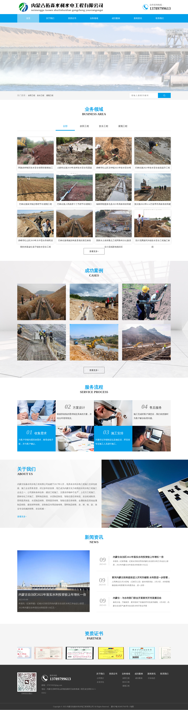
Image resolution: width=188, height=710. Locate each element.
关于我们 (50, 18)
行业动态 (151, 678)
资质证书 (72, 18)
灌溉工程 (49, 95)
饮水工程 (40, 95)
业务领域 (94, 18)
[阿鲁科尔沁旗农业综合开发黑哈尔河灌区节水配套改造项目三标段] (146, 342)
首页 (28, 18)
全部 (65, 126)
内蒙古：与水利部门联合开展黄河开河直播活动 (137, 598)
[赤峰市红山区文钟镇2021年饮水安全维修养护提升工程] (41, 302)
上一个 (15, 57)
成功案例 (116, 18)
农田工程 (31, 95)
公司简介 (100, 678)
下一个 (173, 57)
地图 (132, 707)
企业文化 (100, 682)
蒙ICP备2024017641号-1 (120, 707)
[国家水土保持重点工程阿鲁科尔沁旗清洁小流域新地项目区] (41, 342)
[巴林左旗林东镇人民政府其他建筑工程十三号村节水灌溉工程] (94, 342)
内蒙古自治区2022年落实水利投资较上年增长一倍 (52, 594)
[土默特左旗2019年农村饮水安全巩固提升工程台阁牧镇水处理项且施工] (94, 302)
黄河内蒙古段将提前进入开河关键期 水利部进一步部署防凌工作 (144, 577)
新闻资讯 (138, 18)
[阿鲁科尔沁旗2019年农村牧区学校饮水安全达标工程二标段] (146, 302)
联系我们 (160, 18)
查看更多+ (94, 251)
